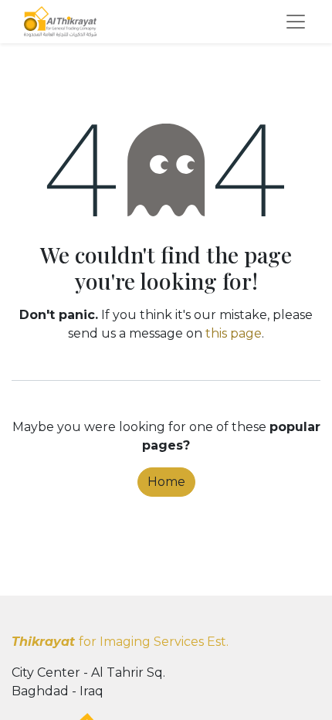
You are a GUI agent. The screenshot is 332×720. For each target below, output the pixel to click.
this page (233, 333)
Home (166, 481)
